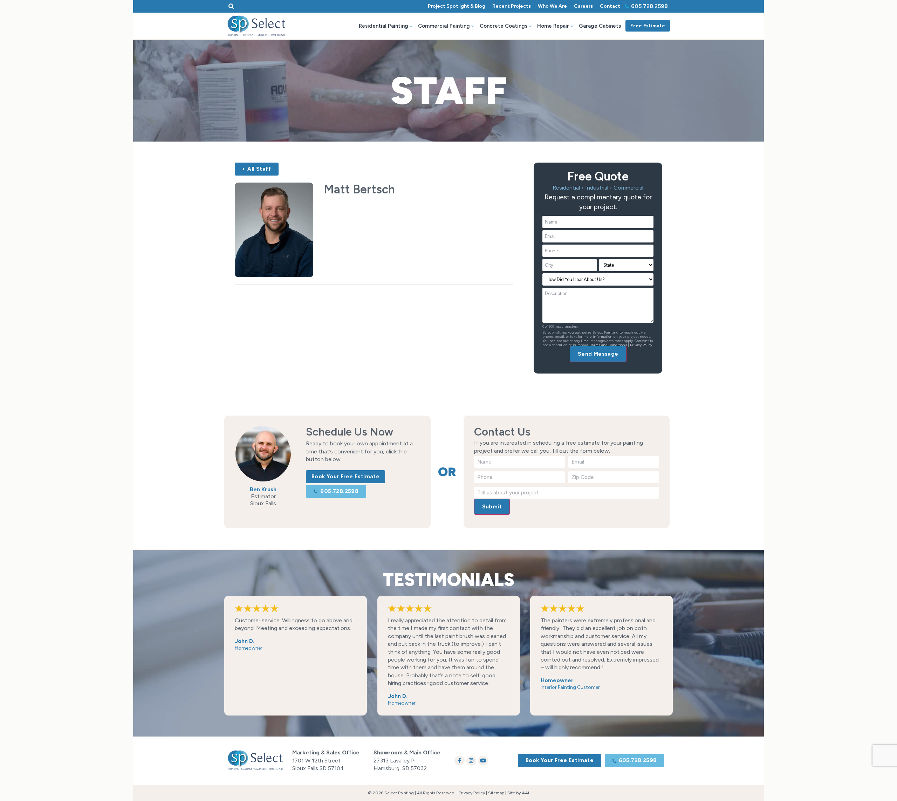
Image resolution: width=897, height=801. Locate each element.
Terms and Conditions (608, 345)
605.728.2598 (649, 6)
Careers (583, 6)
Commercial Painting (444, 26)
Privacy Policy (641, 345)
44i (525, 792)
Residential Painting (383, 26)
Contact (610, 6)
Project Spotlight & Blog (456, 6)
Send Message (598, 354)
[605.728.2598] (627, 6)
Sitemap (496, 792)
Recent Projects (511, 6)
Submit (492, 507)
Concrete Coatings (503, 26)
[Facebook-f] (459, 761)
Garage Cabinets (600, 26)
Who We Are (552, 6)
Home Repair (553, 26)
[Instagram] (471, 761)
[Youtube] (483, 761)
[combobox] (287, 6)
